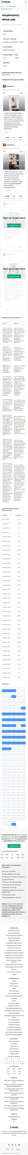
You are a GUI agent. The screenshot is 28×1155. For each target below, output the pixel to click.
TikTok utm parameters (14, 933)
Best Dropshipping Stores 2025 (14, 1008)
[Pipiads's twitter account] (12, 1145)
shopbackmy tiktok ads (8, 858)
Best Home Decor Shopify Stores (14, 1034)
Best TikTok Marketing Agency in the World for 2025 (14, 1098)
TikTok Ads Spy (14, 983)
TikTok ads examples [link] (11, 6)
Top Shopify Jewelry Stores (14, 1027)
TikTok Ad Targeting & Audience (14, 935)
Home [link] (2, 6)
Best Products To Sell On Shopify (14, 1032)
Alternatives (14, 998)
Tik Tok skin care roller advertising (11, 882)
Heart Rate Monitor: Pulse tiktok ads (24, 858)
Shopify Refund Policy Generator (14, 958)
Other (23, 1063)
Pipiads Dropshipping (14, 1013)
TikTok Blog (14, 1044)
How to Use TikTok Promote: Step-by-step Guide (14, 1094)
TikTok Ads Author (14, 1051)
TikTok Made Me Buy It (14, 1020)
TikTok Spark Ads (14, 986)
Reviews (14, 1001)
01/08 (14, 1073)
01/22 (19, 1069)
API (14, 1121)
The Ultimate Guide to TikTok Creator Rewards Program (14, 1089)
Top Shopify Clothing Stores (14, 1030)
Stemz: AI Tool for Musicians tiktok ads (8, 854)
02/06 (14, 1069)
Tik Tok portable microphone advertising (13, 877)
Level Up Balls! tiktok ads (14, 854)
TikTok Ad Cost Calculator (14, 948)
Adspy (14, 981)
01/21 (8, 1071)
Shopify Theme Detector (14, 938)
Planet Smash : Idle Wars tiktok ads (3, 854)
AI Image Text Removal (14, 1006)
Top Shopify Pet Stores (14, 1025)
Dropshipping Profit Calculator (14, 950)
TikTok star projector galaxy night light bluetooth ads (13, 891)
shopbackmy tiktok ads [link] (6, 9)
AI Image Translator (14, 1003)
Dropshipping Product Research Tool (14, 1010)
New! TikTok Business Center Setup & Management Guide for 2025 (14, 1085)
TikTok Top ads (14, 1046)
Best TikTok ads (14, 1049)
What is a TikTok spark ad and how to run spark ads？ (14, 1102)
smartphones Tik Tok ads (9, 887)
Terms (12, 1149)
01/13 (14, 1071)
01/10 (19, 1071)
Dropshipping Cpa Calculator (14, 945)
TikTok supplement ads (8, 895)
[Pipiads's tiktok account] (16, 1145)
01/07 (19, 1073)
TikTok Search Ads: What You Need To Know (14, 1081)
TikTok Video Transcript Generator (14, 996)
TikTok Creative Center (14, 993)
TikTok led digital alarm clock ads (11, 897)
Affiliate (14, 974)
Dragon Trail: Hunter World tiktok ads (19, 854)
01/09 (8, 1073)
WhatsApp (14, 1119)
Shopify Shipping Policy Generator (14, 967)
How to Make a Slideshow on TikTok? (14, 1106)
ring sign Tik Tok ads (8, 879)
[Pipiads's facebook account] (9, 1145)
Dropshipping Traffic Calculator (14, 943)
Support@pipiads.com (14, 1116)
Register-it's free (14, 225)
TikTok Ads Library (14, 991)
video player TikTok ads (8, 871)
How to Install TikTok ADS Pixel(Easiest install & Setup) (14, 1109)
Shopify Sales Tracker (14, 930)
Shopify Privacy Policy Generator (14, 955)
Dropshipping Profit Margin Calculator (14, 953)
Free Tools (14, 969)
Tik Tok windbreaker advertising (11, 874)
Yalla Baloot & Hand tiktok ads (19, 858)
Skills (14, 988)
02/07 (8, 1069)
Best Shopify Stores (14, 1022)
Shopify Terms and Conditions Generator (14, 961)
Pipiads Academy (14, 1054)
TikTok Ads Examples (14, 1041)
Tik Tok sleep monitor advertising (11, 885)
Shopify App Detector (14, 940)
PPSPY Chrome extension (14, 972)
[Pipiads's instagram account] (19, 1145)
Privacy (8, 1149)
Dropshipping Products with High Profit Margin (14, 1016)
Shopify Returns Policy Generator (14, 964)
